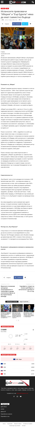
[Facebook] (14, 396)
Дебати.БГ (3, 411)
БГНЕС (2, 409)
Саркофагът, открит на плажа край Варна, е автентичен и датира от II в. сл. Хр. (26, 288)
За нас (4, 423)
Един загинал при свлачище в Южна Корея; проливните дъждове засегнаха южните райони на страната (16, 315)
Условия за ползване (27, 423)
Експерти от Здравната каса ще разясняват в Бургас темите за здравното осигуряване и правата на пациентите (6, 315)
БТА (3, 19)
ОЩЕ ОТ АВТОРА (24, 301)
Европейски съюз (5, 416)
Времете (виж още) (7, 326)
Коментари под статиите (14, 425)
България (3, 311)
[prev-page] (16, 320)
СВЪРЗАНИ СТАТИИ (12, 301)
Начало (2, 5)
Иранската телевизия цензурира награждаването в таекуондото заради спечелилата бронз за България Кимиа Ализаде (8, 291)
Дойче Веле (4, 406)
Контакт (24, 425)
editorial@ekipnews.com (22, 393)
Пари (7, 8)
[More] (30, 23)
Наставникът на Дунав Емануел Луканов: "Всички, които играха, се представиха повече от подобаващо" (29, 314)
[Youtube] (20, 396)
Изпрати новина (17, 423)
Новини (6, 5)
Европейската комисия (6, 414)
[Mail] (17, 396)
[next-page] (18, 320)
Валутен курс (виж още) (8, 354)
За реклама (9, 423)
